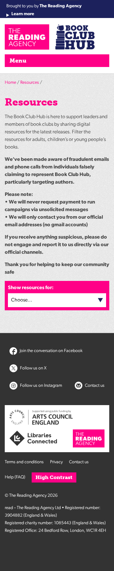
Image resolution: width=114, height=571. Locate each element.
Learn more (22, 14)
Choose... (21, 300)
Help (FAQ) (15, 477)
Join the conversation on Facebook (51, 351)
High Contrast (54, 477)
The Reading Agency (61, 6)
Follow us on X (33, 368)
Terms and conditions (24, 462)
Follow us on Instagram (40, 385)
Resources (29, 82)
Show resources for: (31, 287)
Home (10, 82)
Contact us (94, 385)
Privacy (56, 462)
